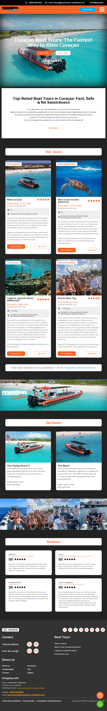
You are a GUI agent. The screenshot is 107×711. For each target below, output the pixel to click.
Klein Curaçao (60, 643)
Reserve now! (16, 246)
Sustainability (8, 669)
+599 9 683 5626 (16, 692)
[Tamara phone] (29, 644)
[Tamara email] (36, 644)
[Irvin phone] (29, 650)
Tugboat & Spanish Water (66, 650)
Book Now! (44, 53)
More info (42, 246)
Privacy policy (28, 701)
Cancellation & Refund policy (48, 701)
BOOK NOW (87, 9)
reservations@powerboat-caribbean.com (26, 695)
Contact (5, 673)
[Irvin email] (36, 650)
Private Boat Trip (62, 654)
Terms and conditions (11, 701)
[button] (53, 128)
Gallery (30, 673)
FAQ (29, 669)
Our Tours (63, 53)
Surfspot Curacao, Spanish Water (31, 688)
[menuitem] (96, 2)
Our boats (31, 666)
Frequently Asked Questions (80, 367)
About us (6, 666)
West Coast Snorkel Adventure (68, 647)
